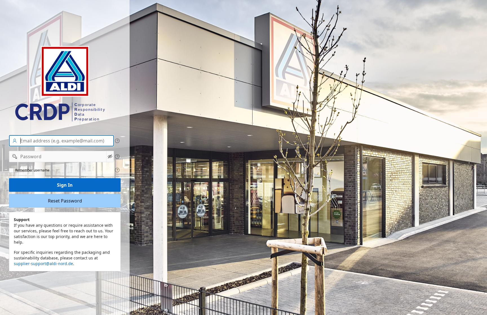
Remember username (32, 170)
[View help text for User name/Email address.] (117, 140)
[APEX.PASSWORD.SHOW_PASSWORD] (110, 156)
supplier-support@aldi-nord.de (43, 263)
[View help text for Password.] (117, 156)
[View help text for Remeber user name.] (117, 170)
